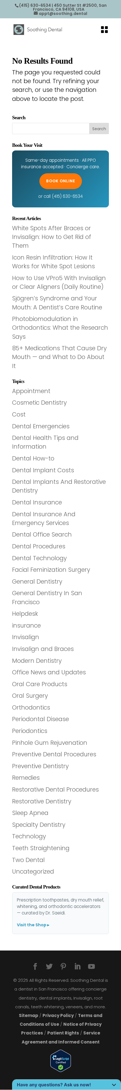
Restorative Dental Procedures (55, 789)
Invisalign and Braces (43, 649)
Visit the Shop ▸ (33, 925)
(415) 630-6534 (35, 5)
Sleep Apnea (30, 813)
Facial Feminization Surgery (51, 570)
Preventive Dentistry (40, 766)
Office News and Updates (49, 672)
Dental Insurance (37, 502)
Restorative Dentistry (41, 801)
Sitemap (28, 1015)
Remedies (26, 778)
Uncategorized (33, 871)
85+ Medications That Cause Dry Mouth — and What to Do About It (59, 357)
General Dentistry (37, 581)
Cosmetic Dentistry (39, 402)
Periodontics (29, 731)
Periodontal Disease (40, 719)
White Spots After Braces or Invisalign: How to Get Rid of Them (51, 237)
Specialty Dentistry (38, 825)
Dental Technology (39, 558)
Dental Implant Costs (43, 470)
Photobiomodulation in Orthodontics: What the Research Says (60, 327)
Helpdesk (25, 614)
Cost (19, 414)
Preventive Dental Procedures (54, 754)
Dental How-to (33, 458)
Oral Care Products (39, 684)
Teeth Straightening (41, 848)
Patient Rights (63, 1033)
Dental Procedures (38, 546)
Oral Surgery (30, 696)
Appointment (31, 391)
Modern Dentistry (37, 661)
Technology (29, 836)
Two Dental (28, 860)
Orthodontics (31, 707)
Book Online (60, 181)
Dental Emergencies (41, 426)
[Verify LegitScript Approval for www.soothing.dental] (60, 1061)
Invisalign (25, 637)
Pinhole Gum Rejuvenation (49, 743)
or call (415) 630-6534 (60, 196)
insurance (26, 625)
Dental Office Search (42, 534)
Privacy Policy (58, 1015)
